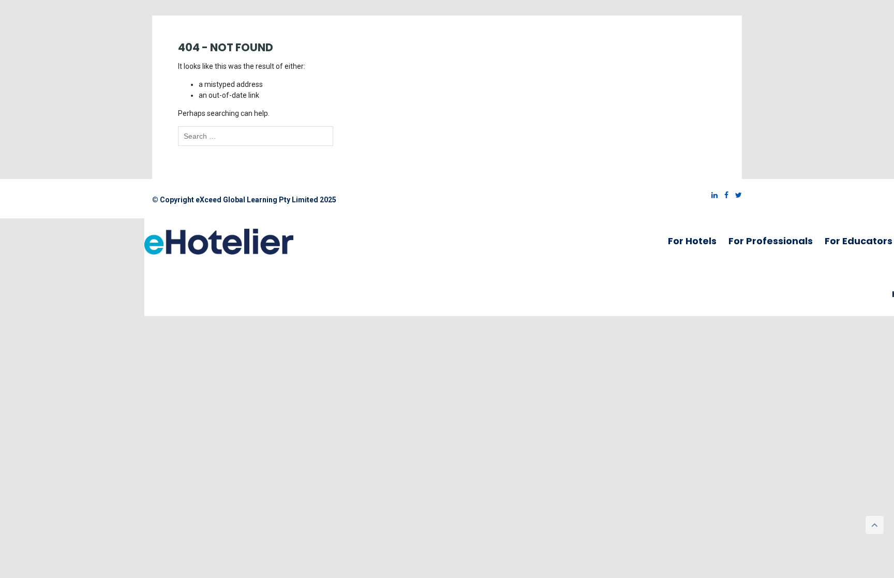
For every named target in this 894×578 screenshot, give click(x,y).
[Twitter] (736, 195)
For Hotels (692, 240)
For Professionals (770, 240)
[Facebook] (723, 195)
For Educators (858, 240)
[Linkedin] (712, 195)
